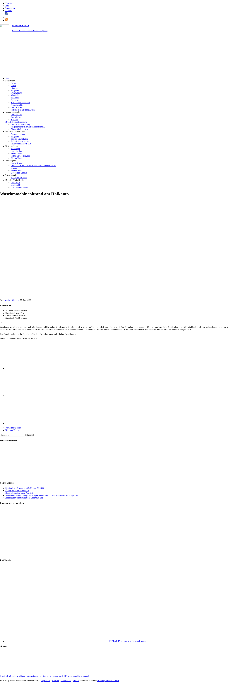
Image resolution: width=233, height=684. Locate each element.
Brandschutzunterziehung (16, 122)
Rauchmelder (16, 170)
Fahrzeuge (15, 100)
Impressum (10, 8)
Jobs (7, 6)
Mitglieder (15, 95)
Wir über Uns (16, 114)
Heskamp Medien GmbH (108, 680)
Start (7, 78)
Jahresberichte (17, 105)
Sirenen (14, 168)
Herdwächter (16, 163)
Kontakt (8, 10)
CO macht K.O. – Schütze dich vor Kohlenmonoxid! (33, 165)
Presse (13, 85)
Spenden (14, 119)
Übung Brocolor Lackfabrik (17, 490)
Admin (76, 680)
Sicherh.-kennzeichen (20, 141)
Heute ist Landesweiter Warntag (19, 493)
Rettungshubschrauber (20, 156)
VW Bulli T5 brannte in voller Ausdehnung (127, 641)
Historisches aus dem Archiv (23, 110)
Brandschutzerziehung (20, 124)
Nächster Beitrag (12, 430)
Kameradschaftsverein (20, 102)
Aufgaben (15, 90)
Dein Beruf (15, 182)
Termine (8, 3)
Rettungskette (16, 153)
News (13, 83)
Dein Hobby (16, 185)
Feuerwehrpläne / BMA (21, 144)
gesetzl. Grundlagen (19, 139)
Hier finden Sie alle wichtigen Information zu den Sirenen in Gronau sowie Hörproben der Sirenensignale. (45, 676)
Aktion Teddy (17, 158)
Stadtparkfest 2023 (19, 177)
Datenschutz (66, 680)
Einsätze (14, 88)
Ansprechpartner (18, 134)
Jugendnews (16, 117)
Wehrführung (16, 93)
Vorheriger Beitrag (13, 428)
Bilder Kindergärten (19, 129)
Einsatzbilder (16, 107)
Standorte (15, 98)
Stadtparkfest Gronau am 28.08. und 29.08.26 (24, 488)
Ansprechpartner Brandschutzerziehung (27, 127)
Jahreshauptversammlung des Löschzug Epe (24, 498)
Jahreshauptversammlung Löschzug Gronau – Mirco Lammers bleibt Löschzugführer (41, 495)
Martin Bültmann (12, 300)
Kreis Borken (16, 151)
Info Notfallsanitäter (19, 187)
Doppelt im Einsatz (19, 173)
